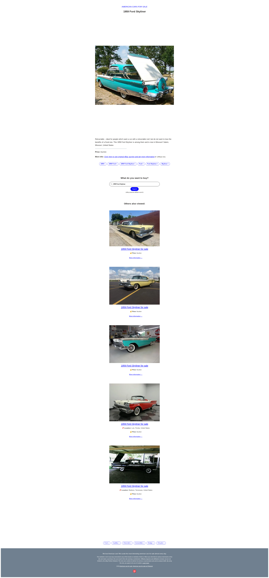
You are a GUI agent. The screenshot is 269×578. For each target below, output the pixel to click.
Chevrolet (126, 543)
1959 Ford (112, 164)
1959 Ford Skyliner (127, 164)
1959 (102, 164)
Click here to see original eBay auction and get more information (129, 157)
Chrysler (160, 543)
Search (134, 189)
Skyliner (164, 164)
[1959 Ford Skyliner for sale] (134, 246)
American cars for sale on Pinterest (143, 566)
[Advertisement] (134, 29)
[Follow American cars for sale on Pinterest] (134, 572)
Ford (140, 164)
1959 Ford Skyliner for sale (134, 249)
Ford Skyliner (152, 164)
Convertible (139, 543)
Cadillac (115, 543)
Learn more (145, 563)
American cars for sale (134, 7)
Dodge (150, 543)
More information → (135, 258)
